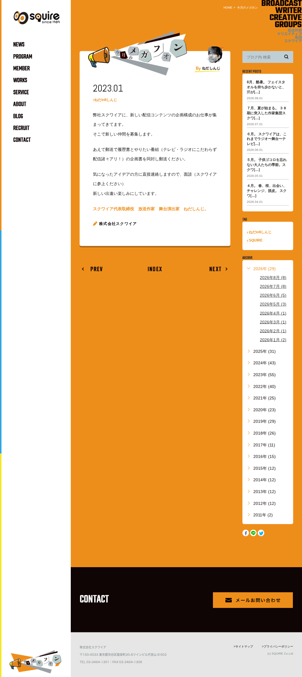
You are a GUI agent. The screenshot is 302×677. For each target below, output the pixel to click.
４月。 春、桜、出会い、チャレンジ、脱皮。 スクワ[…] (267, 191)
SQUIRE (255, 240)
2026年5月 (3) (273, 304)
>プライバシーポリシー (277, 646)
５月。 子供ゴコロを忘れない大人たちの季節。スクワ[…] (267, 165)
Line (253, 533)
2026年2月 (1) (273, 330)
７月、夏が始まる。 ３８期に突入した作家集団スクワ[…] (267, 113)
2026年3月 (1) (273, 321)
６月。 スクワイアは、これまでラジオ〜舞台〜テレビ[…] (267, 139)
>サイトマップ (243, 646)
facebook (245, 533)
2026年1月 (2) (273, 339)
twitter (261, 533)
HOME (228, 7)
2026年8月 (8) (273, 277)
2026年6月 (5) (273, 295)
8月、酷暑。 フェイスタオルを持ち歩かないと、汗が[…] (266, 87)
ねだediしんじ (105, 100)
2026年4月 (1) (273, 313)
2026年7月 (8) (273, 286)
